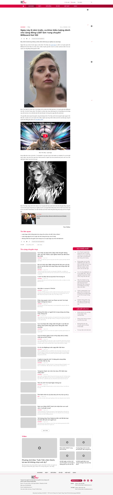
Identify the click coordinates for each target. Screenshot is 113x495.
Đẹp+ (39, 6)
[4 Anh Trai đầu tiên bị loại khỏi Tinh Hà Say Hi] (28, 281)
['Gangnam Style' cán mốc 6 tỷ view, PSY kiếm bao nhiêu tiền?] (28, 375)
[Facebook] (85, 481)
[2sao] (23, 6)
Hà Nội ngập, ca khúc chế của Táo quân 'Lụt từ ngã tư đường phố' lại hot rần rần (67, 463)
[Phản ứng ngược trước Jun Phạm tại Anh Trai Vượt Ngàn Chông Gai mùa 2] (28, 304)
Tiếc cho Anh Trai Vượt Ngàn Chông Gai (49, 383)
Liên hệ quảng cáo (76, 480)
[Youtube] (88, 481)
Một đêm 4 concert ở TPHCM (46, 288)
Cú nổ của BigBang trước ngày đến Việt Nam (51, 347)
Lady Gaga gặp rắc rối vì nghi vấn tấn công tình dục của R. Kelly (39, 236)
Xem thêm (45, 430)
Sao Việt (81, 330)
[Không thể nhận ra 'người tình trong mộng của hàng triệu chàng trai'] (28, 316)
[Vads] (88, 24)
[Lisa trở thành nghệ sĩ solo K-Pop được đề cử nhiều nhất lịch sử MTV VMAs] (28, 340)
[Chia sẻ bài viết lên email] (27, 39)
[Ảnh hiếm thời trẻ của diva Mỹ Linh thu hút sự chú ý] (28, 399)
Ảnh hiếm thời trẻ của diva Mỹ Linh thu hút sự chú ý (53, 394)
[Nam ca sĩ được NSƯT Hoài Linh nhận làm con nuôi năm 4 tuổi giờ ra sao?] (28, 411)
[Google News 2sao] (38, 39)
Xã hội (58, 6)
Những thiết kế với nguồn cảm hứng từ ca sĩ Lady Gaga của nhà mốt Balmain (42, 238)
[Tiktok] (91, 481)
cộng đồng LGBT (39, 119)
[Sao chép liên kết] (29, 39)
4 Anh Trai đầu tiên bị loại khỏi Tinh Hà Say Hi (51, 276)
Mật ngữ (66, 6)
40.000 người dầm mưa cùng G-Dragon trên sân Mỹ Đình (83, 463)
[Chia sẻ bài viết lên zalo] (24, 39)
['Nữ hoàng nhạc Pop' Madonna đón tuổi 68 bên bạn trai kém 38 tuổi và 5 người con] (28, 422)
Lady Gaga (53, 44)
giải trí (83, 325)
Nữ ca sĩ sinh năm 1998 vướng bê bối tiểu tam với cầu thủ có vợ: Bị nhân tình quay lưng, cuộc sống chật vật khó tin (53, 266)
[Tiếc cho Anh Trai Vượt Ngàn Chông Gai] (28, 387)
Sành (75, 6)
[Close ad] (87, 10)
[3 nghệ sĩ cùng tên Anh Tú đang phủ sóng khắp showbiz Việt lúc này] (28, 363)
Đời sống (48, 6)
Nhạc (29, 27)
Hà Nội (72, 483)
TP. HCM (72, 487)
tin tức (85, 312)
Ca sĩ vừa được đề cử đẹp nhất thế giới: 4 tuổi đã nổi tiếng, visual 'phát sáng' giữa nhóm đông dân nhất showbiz (53, 325)
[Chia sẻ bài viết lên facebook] (21, 39)
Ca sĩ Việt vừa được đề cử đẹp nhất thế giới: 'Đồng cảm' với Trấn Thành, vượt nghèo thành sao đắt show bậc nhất (53, 254)
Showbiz (31, 6)
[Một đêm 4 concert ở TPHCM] (28, 293)
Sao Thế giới (38, 214)
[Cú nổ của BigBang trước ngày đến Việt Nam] (28, 352)
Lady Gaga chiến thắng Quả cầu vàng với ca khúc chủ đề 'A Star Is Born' (41, 234)
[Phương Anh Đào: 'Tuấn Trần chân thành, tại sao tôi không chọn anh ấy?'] (39, 448)
